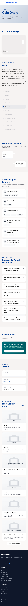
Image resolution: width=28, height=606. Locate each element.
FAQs (2, 591)
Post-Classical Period (6, 578)
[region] (14, 44)
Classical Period (5, 576)
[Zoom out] (23, 43)
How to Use (4, 587)
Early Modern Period (6, 580)
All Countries (4, 572)
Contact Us (4, 593)
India (5, 9)
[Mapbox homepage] (6, 51)
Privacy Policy (4, 599)
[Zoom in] (23, 41)
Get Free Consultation (14, 351)
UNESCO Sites (4, 574)
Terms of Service (5, 601)
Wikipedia (6, 382)
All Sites (3, 570)
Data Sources (4, 589)
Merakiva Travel (13, 563)
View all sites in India (14, 543)
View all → (22, 406)
